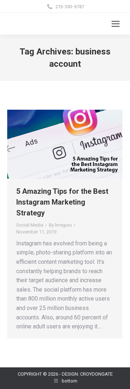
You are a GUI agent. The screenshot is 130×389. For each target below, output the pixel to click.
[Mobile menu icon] (115, 24)
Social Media (29, 225)
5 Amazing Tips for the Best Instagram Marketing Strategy (62, 202)
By (60, 225)
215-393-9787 (69, 6)
